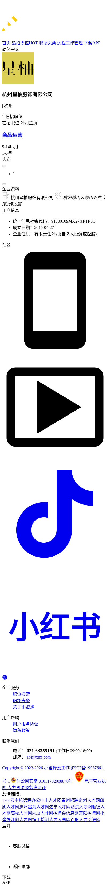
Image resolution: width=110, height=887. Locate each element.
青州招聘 (69, 800)
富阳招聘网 (89, 813)
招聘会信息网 (66, 813)
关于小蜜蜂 (23, 707)
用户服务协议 (25, 724)
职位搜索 (21, 694)
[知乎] (4, 677)
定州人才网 (89, 800)
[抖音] (55, 565)
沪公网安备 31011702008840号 (45, 781)
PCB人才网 (42, 813)
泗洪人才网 (81, 807)
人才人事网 (59, 819)
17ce (6, 800)
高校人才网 (21, 813)
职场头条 (21, 700)
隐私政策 (21, 730)
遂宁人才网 (59, 807)
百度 (74, 819)
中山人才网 (50, 800)
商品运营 (12, 135)
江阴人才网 (21, 819)
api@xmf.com (39, 757)
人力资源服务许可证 (26, 787)
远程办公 (31, 800)
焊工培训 (40, 819)
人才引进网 (89, 819)
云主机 (16, 800)
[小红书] (55, 672)
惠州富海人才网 (34, 807)
